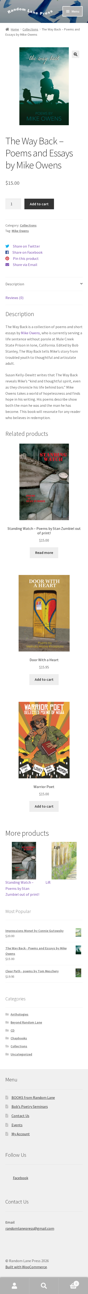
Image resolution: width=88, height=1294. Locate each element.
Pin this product (26, 258)
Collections (30, 29)
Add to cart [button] (44, 679)
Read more (44, 552)
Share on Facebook (27, 252)
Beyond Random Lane (26, 1022)
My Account (20, 1133)
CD (13, 1030)
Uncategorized (21, 1054)
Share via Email (25, 264)
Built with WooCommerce (26, 1266)
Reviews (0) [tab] (14, 297)
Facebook (20, 1177)
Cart (68, 1281)
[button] (75, 54)
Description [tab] (14, 284)
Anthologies (19, 1014)
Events (17, 1125)
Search (44, 1286)
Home (15, 29)
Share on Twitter (26, 246)
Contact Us (20, 1115)
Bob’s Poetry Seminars (29, 1106)
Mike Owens (20, 231)
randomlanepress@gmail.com (29, 1228)
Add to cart (39, 203)
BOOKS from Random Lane (33, 1097)
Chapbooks (19, 1038)
